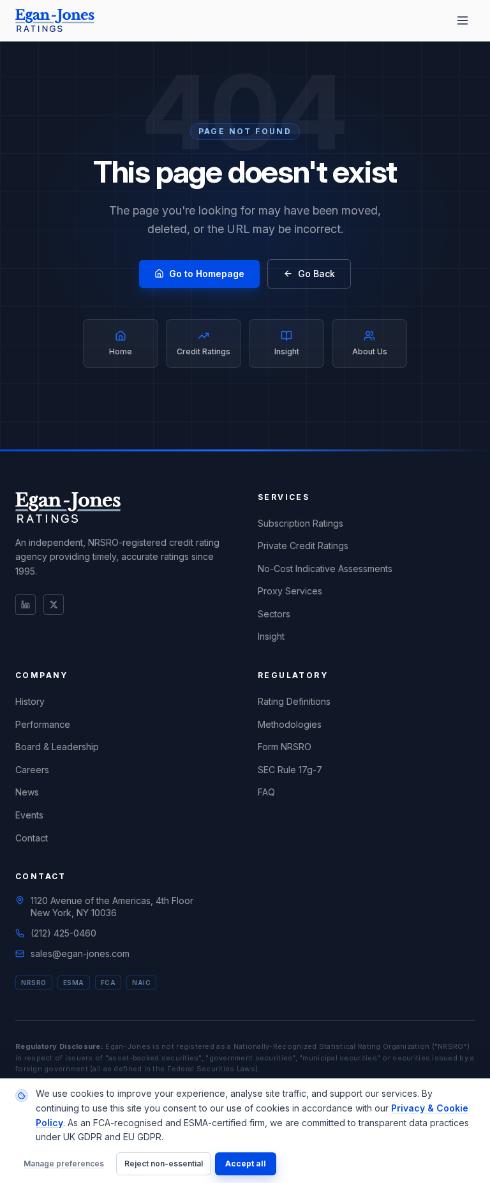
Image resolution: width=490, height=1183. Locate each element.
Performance (42, 724)
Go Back (316, 273)
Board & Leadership (57, 746)
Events (29, 815)
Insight (271, 636)
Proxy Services (290, 590)
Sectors (274, 613)
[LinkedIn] (25, 604)
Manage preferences (64, 1163)
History (30, 701)
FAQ (266, 792)
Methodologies (290, 724)
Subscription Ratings (300, 523)
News (27, 792)
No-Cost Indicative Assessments (325, 568)
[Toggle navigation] (462, 20)
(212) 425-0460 (63, 933)
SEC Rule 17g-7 (290, 769)
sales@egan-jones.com (80, 953)
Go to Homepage (206, 273)
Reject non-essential (163, 1163)
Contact (31, 838)
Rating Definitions (294, 701)
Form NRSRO (284, 746)
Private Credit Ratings (303, 545)
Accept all (245, 1163)
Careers (32, 769)
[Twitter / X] (53, 604)
